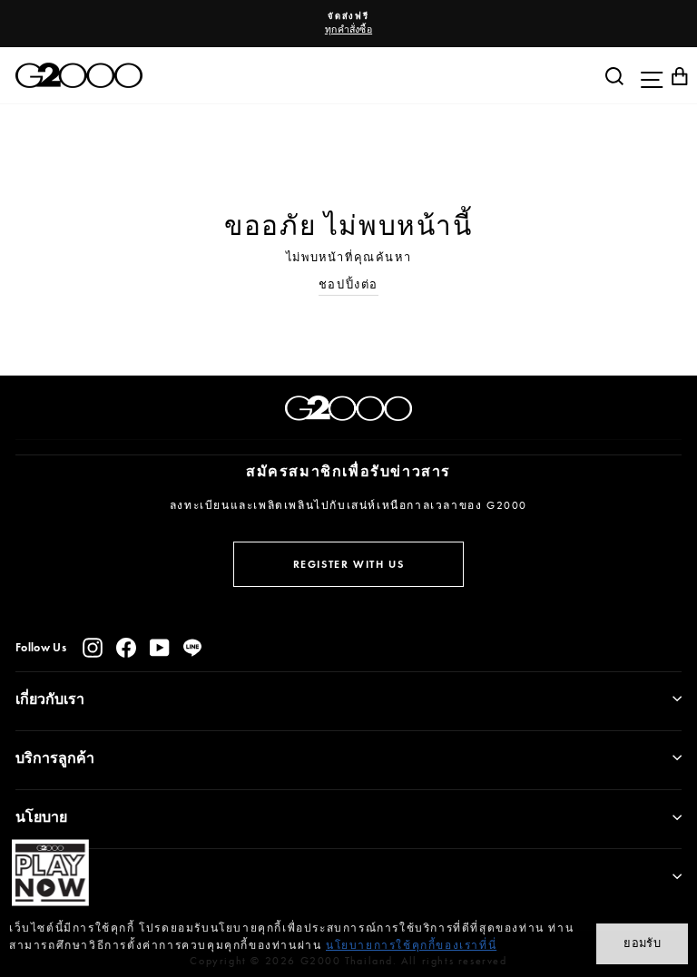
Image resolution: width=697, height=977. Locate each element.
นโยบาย (41, 816)
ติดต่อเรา (44, 875)
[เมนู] (647, 75)
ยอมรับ (642, 943)
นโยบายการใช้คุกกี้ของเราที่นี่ (411, 945)
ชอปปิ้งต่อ (348, 284)
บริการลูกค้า (54, 757)
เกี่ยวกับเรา (49, 699)
